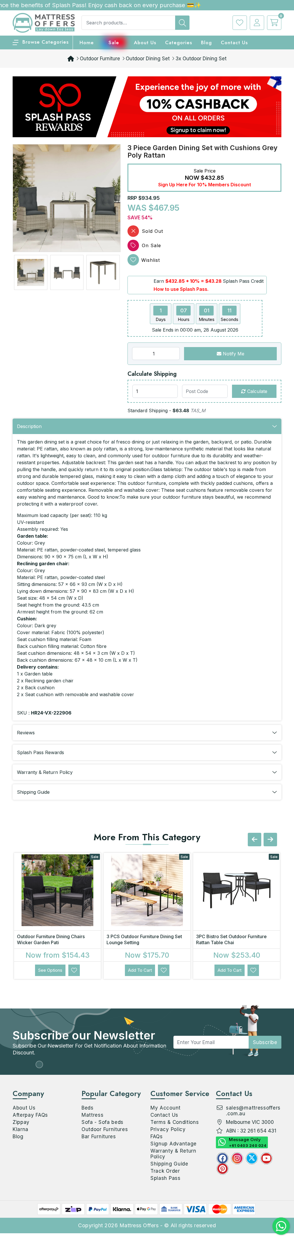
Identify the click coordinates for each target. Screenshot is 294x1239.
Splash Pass (165, 1178)
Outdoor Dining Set (148, 58)
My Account (165, 1108)
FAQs (156, 1136)
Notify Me (232, 354)
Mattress (93, 1115)
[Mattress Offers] (44, 22)
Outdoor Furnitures (105, 1129)
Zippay (21, 1122)
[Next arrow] (270, 839)
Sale (114, 42)
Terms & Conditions (174, 1122)
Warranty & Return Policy (173, 1153)
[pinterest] (222, 1169)
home (87, 42)
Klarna (20, 1129)
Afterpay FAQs (30, 1115)
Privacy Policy (168, 1129)
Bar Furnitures (99, 1136)
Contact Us (234, 42)
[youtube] (266, 1158)
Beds (88, 1108)
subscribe (265, 1042)
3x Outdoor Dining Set (201, 58)
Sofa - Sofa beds (102, 1122)
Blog (18, 1136)
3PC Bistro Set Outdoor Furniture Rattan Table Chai (231, 939)
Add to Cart (140, 970)
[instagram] (237, 1158)
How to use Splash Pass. (181, 289)
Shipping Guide (169, 1164)
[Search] (182, 23)
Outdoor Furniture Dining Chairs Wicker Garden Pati (51, 939)
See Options (50, 970)
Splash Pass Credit (243, 281)
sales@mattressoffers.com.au (253, 1110)
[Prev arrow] (254, 839)
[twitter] (252, 1158)
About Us (145, 42)
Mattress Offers (139, 1225)
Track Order (165, 1171)
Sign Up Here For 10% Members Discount (204, 184)
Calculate (256, 391)
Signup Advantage (173, 1144)
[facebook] (222, 1158)
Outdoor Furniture (100, 58)
